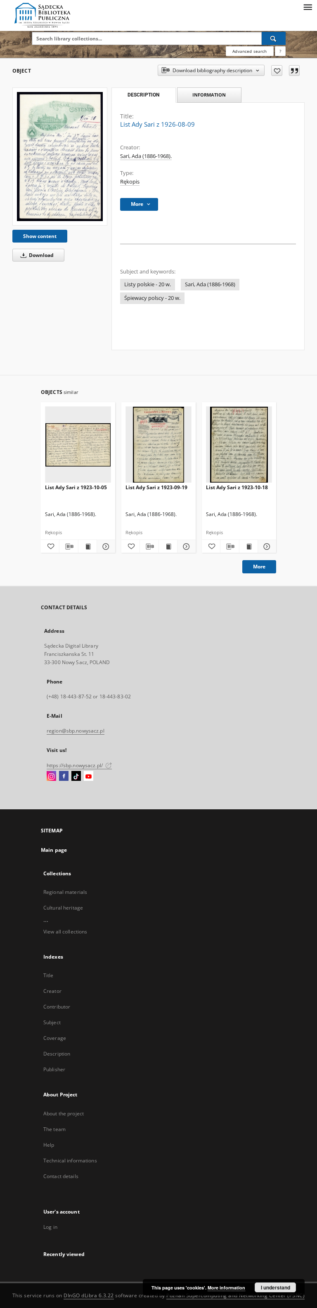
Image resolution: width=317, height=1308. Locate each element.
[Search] (274, 38)
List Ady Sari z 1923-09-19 (156, 487)
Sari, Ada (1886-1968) (210, 284)
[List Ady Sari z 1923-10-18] (239, 445)
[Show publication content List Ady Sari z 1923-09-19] (168, 546)
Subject (52, 1022)
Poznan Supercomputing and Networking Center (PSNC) (235, 1295)
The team (54, 1129)
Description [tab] (143, 95)
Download (41, 255)
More (259, 566)
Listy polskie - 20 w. (147, 284)
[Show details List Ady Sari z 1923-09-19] (185, 546)
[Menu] (307, 6)
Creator (52, 991)
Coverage (54, 1038)
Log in (50, 1226)
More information (226, 1287)
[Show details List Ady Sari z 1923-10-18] (266, 546)
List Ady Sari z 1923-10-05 (76, 487)
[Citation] (294, 70)
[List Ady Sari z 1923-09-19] (158, 445)
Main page (54, 849)
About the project (63, 1113)
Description (56, 1053)
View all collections (65, 931)
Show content (40, 236)
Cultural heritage (63, 907)
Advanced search (249, 51)
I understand (275, 1287)
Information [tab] (209, 95)
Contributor (56, 1006)
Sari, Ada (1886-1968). (146, 156)
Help (48, 1144)
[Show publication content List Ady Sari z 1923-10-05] (87, 546)
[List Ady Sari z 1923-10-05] (78, 445)
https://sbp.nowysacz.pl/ (75, 765)
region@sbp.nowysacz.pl (75, 730)
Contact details (60, 1176)
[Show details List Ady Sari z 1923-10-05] (105, 546)
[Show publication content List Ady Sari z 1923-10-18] (248, 546)
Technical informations (70, 1160)
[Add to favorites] (276, 70)
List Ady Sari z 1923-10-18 (237, 487)
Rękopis (130, 181)
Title (48, 975)
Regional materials (65, 892)
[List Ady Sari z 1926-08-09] (60, 156)
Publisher (54, 1069)
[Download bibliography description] (68, 546)
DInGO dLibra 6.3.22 (89, 1295)
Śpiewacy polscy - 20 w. (152, 298)
